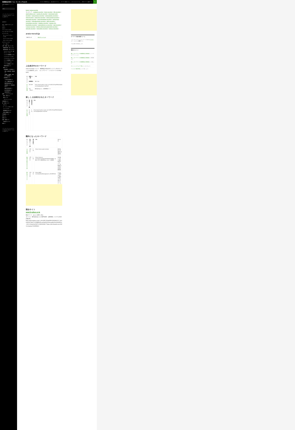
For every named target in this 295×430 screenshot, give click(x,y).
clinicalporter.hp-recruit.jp (39, 21)
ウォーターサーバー (6, 31)
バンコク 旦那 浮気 (75, 68)
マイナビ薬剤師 (7, 60)
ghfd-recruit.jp (50, 21)
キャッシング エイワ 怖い (77, 66)
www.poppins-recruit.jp (51, 15)
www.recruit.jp (30, 17)
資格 (4, 67)
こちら (8, 15)
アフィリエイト (5, 29)
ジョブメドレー (7, 56)
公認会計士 (5, 121)
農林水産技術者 (8, 88)
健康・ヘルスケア (6, 93)
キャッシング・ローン (7, 35)
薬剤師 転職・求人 (7, 49)
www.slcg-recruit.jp (40, 17)
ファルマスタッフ (7, 58)
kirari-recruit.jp (48, 12)
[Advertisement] (44, 51)
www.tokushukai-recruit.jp (44, 19)
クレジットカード (6, 38)
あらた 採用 (27, 87)
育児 (3, 116)
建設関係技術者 (8, 83)
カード (3, 33)
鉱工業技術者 (7, 90)
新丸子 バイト (27, 176)
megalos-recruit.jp (43, 23)
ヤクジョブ (6, 62)
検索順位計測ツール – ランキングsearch (14, 2)
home (27, 10)
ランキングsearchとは (44, 1)
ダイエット (6, 99)
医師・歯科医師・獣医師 (10, 71)
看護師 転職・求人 (7, 47)
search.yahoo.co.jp (30, 14)
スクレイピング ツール (75, 1)
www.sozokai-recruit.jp (52, 17)
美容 (4, 97)
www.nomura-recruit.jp (38, 15)
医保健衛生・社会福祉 (8, 69)
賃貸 (3, 117)
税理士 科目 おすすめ (27, 163)
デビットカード (6, 40)
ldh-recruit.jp (57, 12)
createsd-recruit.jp (38, 12)
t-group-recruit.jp (30, 26)
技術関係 (6, 77)
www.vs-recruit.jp (53, 28)
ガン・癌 (5, 44)
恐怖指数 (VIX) (6, 110)
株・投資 (4, 103)
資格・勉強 (4, 119)
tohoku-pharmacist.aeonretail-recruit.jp (46, 26)
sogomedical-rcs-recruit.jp (45, 25)
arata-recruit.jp (34, 10)
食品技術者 (7, 92)
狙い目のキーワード (55, 1)
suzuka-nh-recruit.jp (42, 14)
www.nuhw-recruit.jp (42, 28)
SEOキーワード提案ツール (87, 1)
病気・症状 (5, 95)
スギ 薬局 (27, 151)
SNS (3, 27)
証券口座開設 (6, 112)
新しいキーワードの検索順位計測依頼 (80, 53)
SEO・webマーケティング (7, 24)
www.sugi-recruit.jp (31, 19)
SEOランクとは (42, 37)
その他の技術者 (8, 79)
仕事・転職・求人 (6, 45)
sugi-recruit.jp (57, 25)
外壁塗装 (4, 101)
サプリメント (5, 42)
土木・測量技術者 (8, 81)
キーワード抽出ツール (65, 1)
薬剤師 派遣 (6, 65)
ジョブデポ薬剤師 (7, 54)
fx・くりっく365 (6, 106)
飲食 (3, 123)
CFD (4, 104)
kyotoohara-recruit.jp (31, 23)
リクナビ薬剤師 (7, 63)
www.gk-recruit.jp (30, 28)
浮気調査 (4, 114)
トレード (5, 108)
